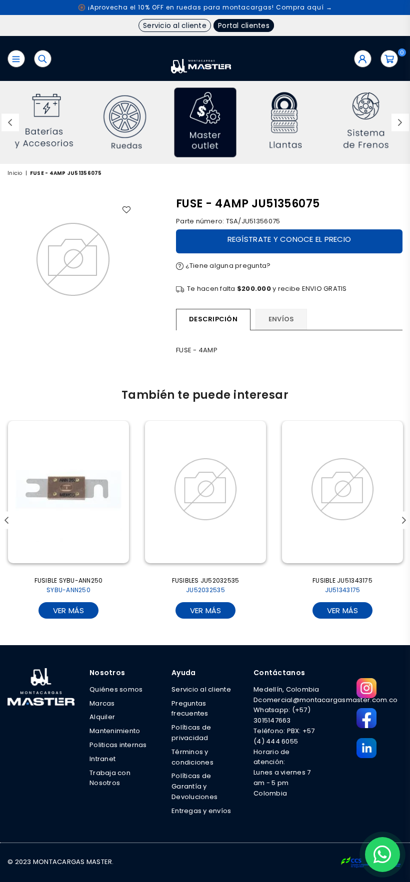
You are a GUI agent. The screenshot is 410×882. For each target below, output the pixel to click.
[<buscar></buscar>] (43, 58)
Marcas (102, 703)
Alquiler (102, 717)
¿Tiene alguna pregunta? (227, 265)
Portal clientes (244, 25)
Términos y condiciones (193, 757)
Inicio (15, 173)
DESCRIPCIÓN (213, 319)
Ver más (68, 610)
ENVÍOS (281, 319)
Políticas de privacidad (191, 733)
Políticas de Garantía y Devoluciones (195, 786)
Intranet (103, 759)
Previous (10, 122)
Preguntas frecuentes (190, 709)
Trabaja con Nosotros (110, 778)
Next (400, 122)
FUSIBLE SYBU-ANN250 (68, 585)
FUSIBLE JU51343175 (342, 585)
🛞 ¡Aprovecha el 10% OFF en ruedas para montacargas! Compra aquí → (205, 7)
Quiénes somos (116, 689)
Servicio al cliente (174, 25)
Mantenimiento (115, 731)
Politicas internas (118, 745)
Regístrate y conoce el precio (290, 239)
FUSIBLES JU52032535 (206, 585)
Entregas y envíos (201, 811)
